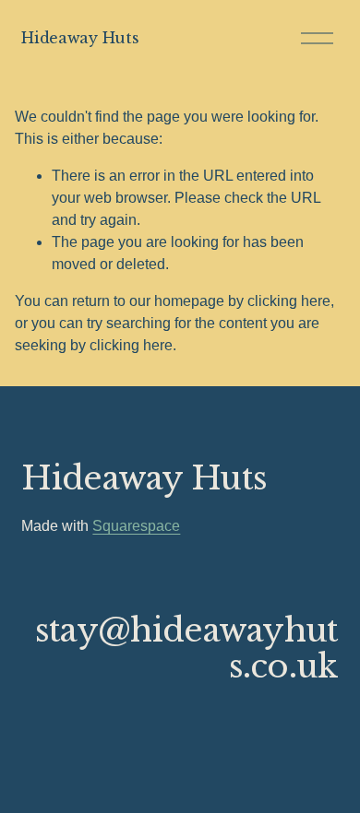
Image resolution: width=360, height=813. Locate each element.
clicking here (288, 301)
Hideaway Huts (79, 38)
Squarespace (136, 526)
